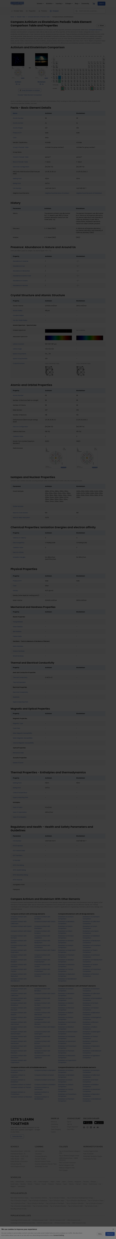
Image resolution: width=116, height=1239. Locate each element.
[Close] (104, 602)
